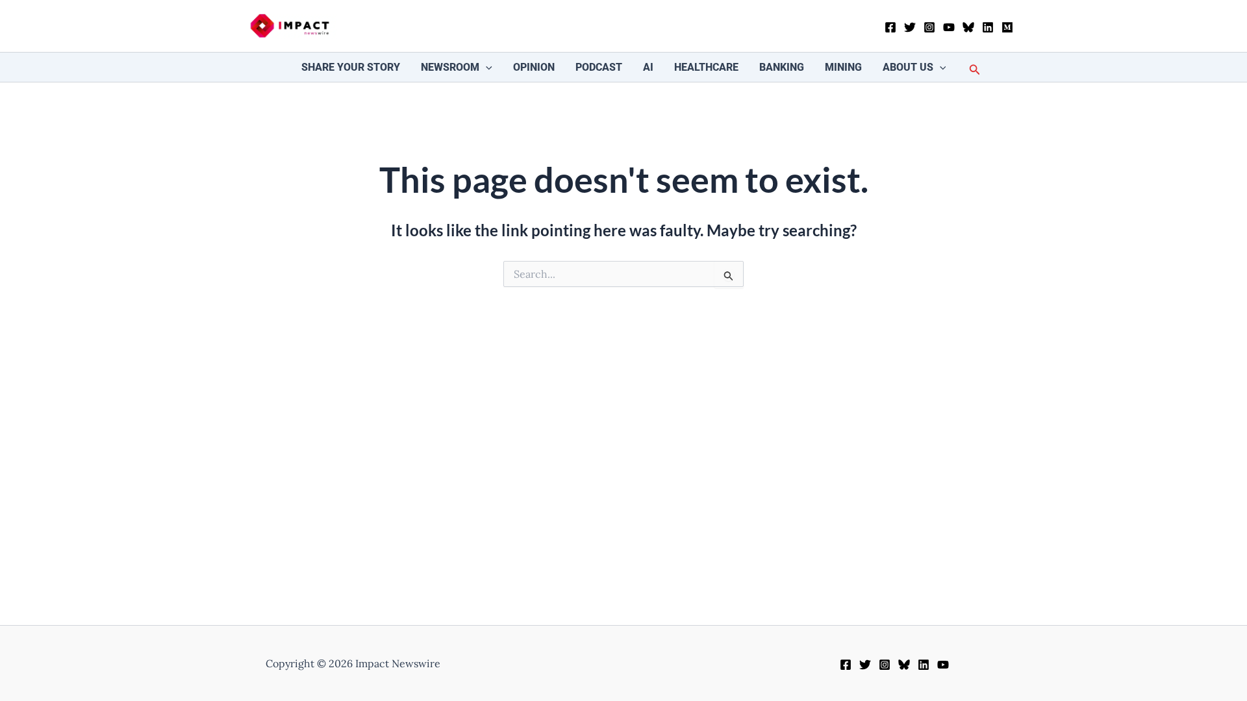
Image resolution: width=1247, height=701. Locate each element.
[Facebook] (890, 27)
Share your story (350, 67)
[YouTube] (949, 27)
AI (648, 67)
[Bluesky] (968, 27)
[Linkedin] (988, 27)
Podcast (598, 67)
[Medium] (1007, 27)
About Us (908, 67)
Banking (781, 67)
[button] (485, 67)
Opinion (534, 67)
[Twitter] (910, 27)
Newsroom (450, 67)
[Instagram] (929, 27)
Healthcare (706, 67)
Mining (843, 67)
